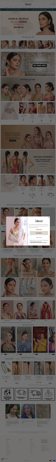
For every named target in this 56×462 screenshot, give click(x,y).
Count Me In (39, 233)
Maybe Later (39, 237)
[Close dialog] (49, 217)
